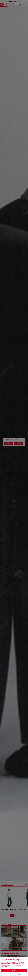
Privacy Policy (18, 964)
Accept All (14, 970)
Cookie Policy (4, 966)
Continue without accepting (14, 974)
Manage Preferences (5, 964)
